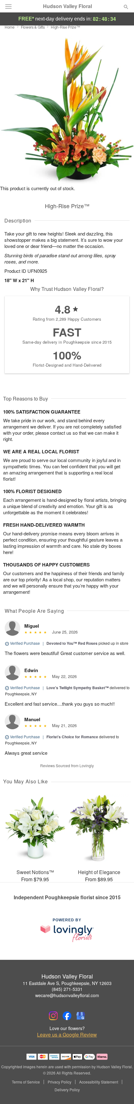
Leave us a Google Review (67, 1034)
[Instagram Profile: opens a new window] (53, 1015)
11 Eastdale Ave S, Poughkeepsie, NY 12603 (67, 983)
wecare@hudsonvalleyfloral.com (67, 995)
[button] (121, 1090)
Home (10, 27)
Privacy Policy (59, 1082)
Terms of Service (26, 1082)
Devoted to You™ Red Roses (72, 643)
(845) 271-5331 (67, 989)
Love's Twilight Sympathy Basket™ (77, 687)
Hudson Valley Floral (67, 6)
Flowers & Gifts (33, 27)
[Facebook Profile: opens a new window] (67, 1015)
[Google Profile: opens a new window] (80, 1015)
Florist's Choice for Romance (72, 737)
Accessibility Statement (98, 1082)
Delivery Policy (67, 1090)
